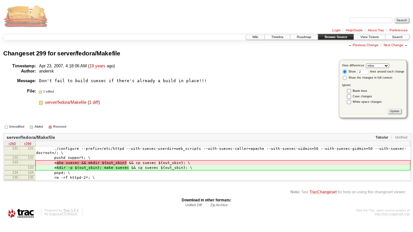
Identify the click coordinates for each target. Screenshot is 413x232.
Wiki (255, 37)
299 (41, 53)
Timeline (277, 37)
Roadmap (304, 37)
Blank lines (360, 90)
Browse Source (336, 37)
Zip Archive (219, 205)
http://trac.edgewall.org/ (392, 214)
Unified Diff (193, 205)
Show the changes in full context (370, 77)
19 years (97, 65)
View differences (353, 65)
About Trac (376, 30)
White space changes (367, 101)
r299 (27, 144)
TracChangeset (323, 192)
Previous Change (365, 45)
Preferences (398, 30)
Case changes (362, 96)
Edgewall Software (63, 214)
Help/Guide (354, 30)
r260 (12, 144)
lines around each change (386, 71)
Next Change (393, 45)
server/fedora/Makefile (88, 53)
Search (397, 37)
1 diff (93, 102)
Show (352, 71)
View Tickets (369, 37)
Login (336, 30)
